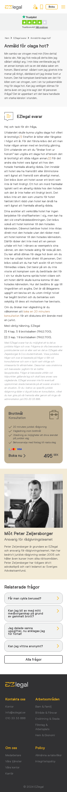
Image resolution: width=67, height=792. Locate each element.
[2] (49, 158)
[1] (20, 136)
